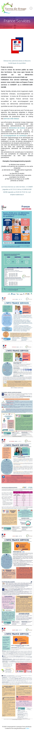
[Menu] (31, 8)
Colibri (27, 728)
